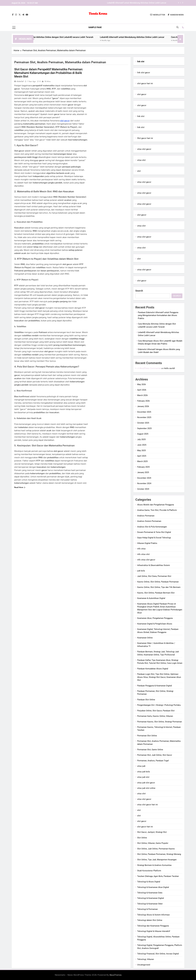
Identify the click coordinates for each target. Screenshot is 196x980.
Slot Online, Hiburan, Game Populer (152, 843)
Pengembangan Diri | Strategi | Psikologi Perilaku (159, 705)
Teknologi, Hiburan (145, 959)
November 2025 (144, 417)
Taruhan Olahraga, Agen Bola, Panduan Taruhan (158, 876)
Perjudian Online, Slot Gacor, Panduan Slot (156, 710)
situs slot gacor (144, 149)
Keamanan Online (145, 638)
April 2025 (141, 456)
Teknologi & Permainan (147, 909)
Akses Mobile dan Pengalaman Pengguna (155, 504)
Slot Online (142, 837)
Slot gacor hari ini (145, 138)
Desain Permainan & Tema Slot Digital (154, 532)
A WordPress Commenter (149, 368)
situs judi (141, 766)
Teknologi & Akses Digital (148, 881)
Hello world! (169, 368)
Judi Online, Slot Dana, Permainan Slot (154, 576)
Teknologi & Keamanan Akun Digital (153, 887)
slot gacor (65, 120)
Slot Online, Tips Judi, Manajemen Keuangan (157, 859)
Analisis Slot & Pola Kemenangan (152, 527)
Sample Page (95, 27)
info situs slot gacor (146, 560)
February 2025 (143, 467)
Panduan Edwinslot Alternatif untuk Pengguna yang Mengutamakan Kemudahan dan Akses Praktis (158, 315)
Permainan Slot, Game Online (150, 749)
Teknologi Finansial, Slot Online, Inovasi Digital (158, 953)
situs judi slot (143, 777)
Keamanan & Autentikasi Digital (151, 598)
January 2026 (143, 406)
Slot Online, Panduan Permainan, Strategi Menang (159, 854)
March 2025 (142, 461)
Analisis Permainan (145, 516)
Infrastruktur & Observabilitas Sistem (153, 565)
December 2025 (144, 412)
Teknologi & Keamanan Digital (150, 898)
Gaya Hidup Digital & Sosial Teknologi (154, 537)
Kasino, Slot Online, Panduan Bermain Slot (156, 593)
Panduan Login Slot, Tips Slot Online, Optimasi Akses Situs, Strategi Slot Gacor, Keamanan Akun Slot (159, 677)
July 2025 (141, 439)
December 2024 (144, 478)
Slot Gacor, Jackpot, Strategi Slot (152, 832)
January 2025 (143, 472)
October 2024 (143, 489)
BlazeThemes (116, 975)
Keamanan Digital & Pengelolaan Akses (154, 624)
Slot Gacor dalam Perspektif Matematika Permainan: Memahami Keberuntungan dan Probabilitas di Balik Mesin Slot (48, 73)
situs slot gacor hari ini (147, 804)
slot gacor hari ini (145, 83)
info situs (141, 548)
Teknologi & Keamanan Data (149, 893)
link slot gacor (143, 72)
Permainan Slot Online (147, 735)
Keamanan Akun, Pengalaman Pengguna (155, 618)
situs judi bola (143, 771)
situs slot (141, 160)
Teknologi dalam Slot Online (149, 920)
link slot (140, 116)
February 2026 (143, 401)
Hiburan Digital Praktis (147, 543)
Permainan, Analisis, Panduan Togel (153, 760)
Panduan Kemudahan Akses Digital (152, 668)
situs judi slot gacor (146, 782)
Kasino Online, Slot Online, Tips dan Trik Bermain (158, 587)
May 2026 (141, 384)
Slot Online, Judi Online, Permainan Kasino (156, 849)
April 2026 (141, 390)
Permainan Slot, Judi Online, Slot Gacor (154, 755)
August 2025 (142, 434)
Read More (18, 487)
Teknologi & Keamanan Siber (150, 904)
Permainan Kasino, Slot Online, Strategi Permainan (159, 721)
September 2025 (144, 428)
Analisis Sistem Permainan (149, 521)
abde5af (20, 81)
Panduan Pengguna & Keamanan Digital (154, 685)
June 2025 (141, 445)
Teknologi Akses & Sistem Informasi (153, 915)
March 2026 (142, 395)
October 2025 (143, 423)
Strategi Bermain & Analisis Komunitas (154, 865)
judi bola (141, 571)
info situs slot (143, 554)
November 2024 (144, 483)
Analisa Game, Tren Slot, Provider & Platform (157, 510)
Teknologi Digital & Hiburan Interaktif (153, 931)
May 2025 (141, 450)
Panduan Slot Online (146, 699)
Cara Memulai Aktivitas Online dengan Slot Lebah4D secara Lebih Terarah (36, 37)
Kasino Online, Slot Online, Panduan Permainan (158, 582)
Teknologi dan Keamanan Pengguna (153, 926)
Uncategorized (143, 965)
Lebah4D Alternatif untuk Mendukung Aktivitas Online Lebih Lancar (136, 3)
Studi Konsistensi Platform (149, 870)
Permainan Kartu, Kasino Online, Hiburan (155, 716)
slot (139, 171)
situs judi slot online (146, 788)
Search (139, 290)
